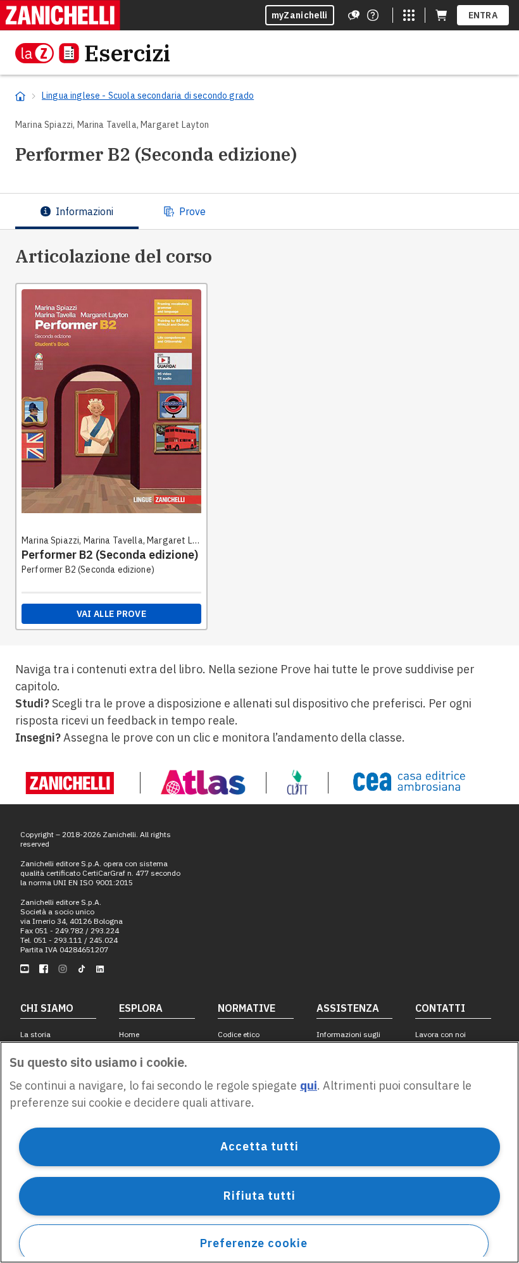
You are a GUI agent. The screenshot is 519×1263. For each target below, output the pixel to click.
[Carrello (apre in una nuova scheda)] (441, 15)
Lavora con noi (440, 1034)
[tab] (77, 211)
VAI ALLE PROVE (111, 613)
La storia (35, 1034)
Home (129, 1034)
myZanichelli (300, 15)
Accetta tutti (259, 1146)
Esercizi (127, 53)
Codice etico (239, 1034)
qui (308, 1085)
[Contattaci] (372, 15)
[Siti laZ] (409, 15)
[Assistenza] (353, 15)
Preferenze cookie (253, 1243)
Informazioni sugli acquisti (348, 1039)
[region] (259, 1152)
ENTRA (483, 15)
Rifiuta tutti (259, 1195)
